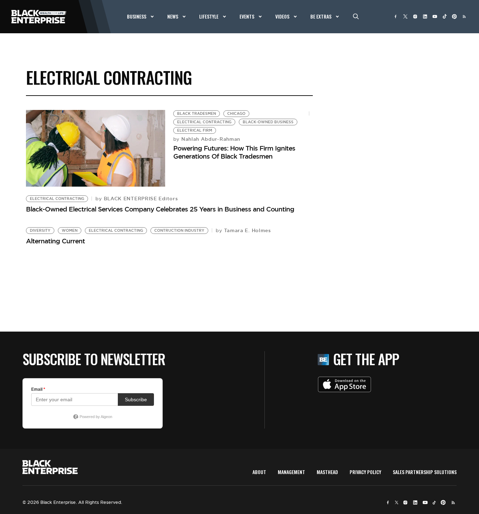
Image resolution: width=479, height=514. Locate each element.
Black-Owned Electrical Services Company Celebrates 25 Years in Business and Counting (160, 209)
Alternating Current (55, 241)
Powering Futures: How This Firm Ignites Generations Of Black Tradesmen (234, 152)
